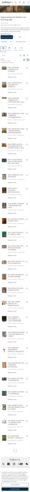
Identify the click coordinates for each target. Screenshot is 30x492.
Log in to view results (6, 37)
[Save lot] (27, 68)
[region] (15, 480)
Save (19, 37)
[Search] (20, 55)
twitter (3, 464)
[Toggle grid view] (24, 59)
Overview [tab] (4, 41)
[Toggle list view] (27, 59)
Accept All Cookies (15, 489)
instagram (14, 464)
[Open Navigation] (28, 2)
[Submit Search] (15, 2)
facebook (8, 464)
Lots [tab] (11, 41)
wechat (27, 464)
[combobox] (10, 55)
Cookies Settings (15, 484)
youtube (20, 464)
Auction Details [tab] (21, 41)
